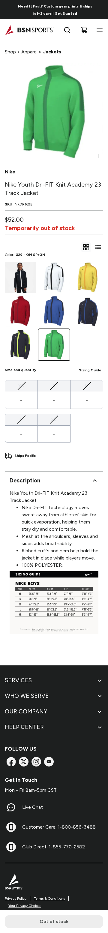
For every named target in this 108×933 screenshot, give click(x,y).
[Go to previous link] (8, 9)
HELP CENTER (24, 727)
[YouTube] (49, 761)
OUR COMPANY (26, 711)
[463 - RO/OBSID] (54, 311)
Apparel (29, 52)
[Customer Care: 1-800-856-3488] (11, 827)
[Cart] (84, 30)
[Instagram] (36, 761)
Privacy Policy (15, 898)
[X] (23, 761)
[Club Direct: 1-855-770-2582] (11, 847)
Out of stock (54, 921)
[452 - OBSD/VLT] (20, 344)
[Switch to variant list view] (98, 247)
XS (21, 385)
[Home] (29, 30)
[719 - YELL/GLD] (87, 277)
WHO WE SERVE (27, 695)
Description (25, 480)
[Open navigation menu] (98, 30)
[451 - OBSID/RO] (87, 311)
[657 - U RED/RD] (20, 311)
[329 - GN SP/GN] (54, 344)
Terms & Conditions (49, 898)
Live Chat (32, 807)
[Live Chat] (11, 807)
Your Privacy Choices (24, 906)
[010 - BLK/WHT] (20, 277)
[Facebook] (11, 761)
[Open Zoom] (98, 156)
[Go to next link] (101, 9)
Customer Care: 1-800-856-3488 (59, 827)
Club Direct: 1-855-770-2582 (53, 847)
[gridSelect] (86, 247)
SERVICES (18, 680)
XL (53, 419)
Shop (10, 52)
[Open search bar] (67, 30)
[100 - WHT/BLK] (54, 277)
